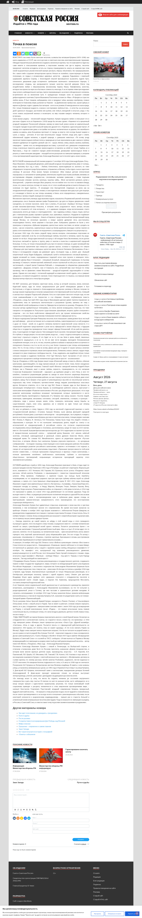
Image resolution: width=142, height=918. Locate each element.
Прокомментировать (29, 47)
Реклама (77, 8)
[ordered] (26, 809)
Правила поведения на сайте (64, 8)
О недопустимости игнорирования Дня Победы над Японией (42, 721)
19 (121, 111)
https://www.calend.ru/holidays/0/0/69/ (106, 409)
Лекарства (100, 188)
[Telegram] (31, 53)
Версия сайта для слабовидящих (115, 15)
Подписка (50, 8)
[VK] (14, 818)
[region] (71, 912)
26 (121, 115)
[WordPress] (28, 818)
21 (96, 115)
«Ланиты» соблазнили (27, 734)
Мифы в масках (24, 724)
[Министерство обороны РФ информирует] (51, 763)
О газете (25, 8)
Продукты (100, 185)
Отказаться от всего (114, 914)
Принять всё (132, 914)
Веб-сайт (36, 829)
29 (101, 120)
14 (96, 111)
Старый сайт (85, 8)
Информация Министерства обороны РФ (24, 767)
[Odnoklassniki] (19, 53)
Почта (35, 823)
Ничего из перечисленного (106, 203)
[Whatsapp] (27, 53)
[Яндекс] (21, 818)
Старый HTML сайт (96, 8)
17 (111, 111)
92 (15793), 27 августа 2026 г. (101, 79)
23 (106, 115)
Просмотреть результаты (111, 212)
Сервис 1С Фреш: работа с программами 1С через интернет (110, 357)
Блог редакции (41, 8)
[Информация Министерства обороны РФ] (24, 763)
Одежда (99, 195)
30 (106, 120)
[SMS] (39, 53)
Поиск (95, 41)
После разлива (24, 718)
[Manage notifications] (137, 913)
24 (111, 115)
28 (96, 120)
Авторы (52, 33)
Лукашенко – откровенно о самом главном (35, 726)
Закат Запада (24, 729)
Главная (18, 33)
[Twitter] (23, 53)
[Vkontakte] (15, 53)
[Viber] (35, 53)
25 (116, 115)
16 (106, 111)
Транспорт (100, 192)
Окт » (100, 126)
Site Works (28, 901)
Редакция (32, 8)
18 (116, 111)
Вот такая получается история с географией (35, 732)
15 (101, 111)
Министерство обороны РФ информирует (51, 767)
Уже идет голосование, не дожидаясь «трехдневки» (38, 713)
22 (101, 115)
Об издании (64, 33)
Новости (29, 33)
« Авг (95, 126)
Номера (41, 33)
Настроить (97, 914)
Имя (34, 817)
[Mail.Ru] (25, 818)
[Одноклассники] (18, 818)
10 (111, 107)
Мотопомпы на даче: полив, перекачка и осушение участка (110, 361)
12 (121, 107)
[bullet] (29, 809)
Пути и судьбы (24, 716)
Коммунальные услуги (104, 199)
